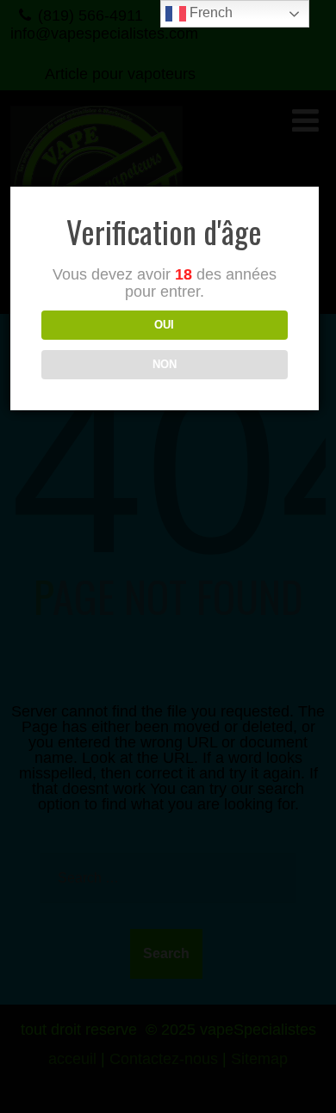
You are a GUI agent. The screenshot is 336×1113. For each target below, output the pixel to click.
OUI (164, 324)
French (209, 12)
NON (164, 364)
